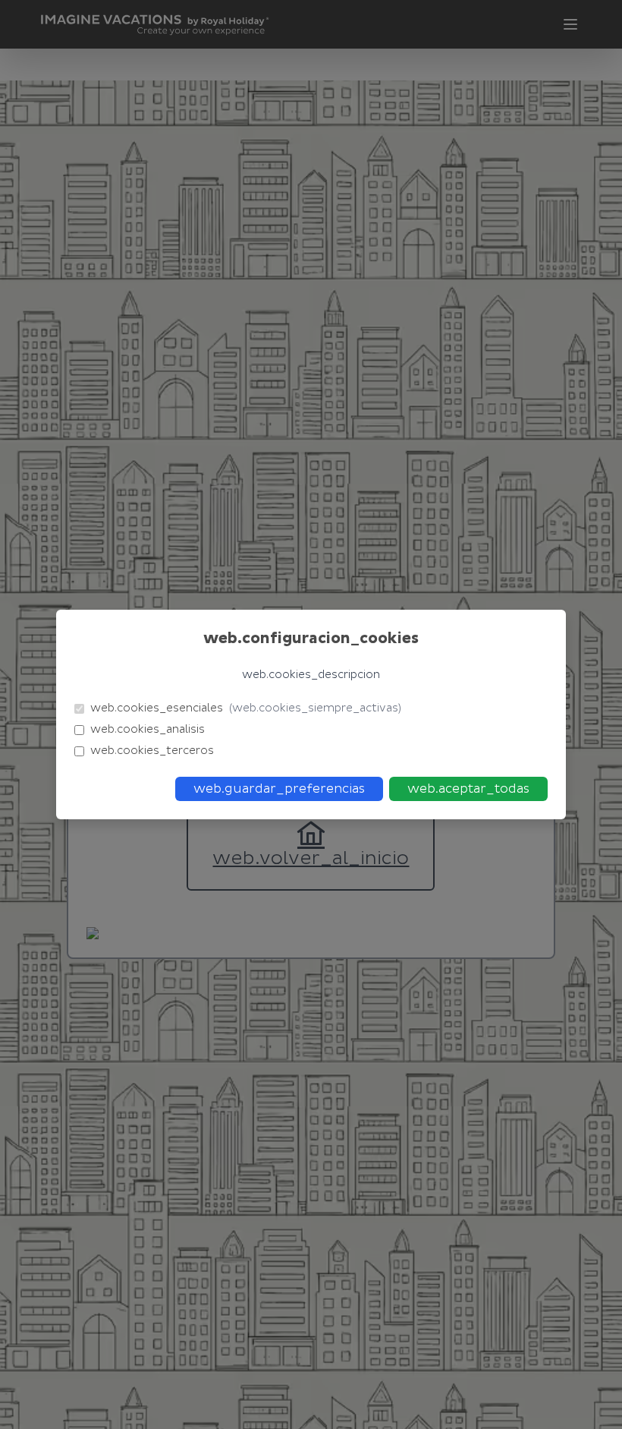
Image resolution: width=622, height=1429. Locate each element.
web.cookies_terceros (152, 750)
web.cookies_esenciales (245, 708)
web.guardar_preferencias (279, 789)
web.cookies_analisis (147, 729)
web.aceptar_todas (468, 789)
